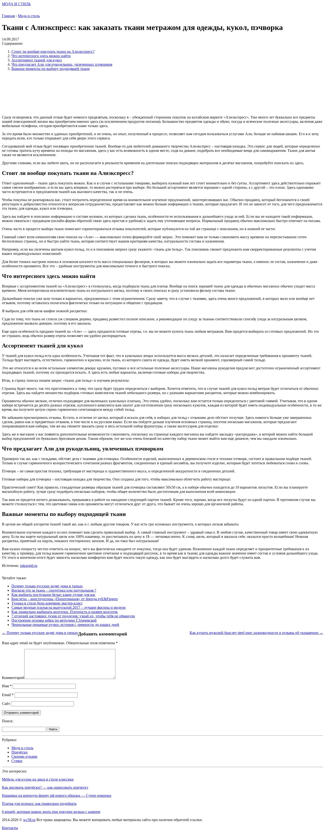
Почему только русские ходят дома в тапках (47, 586)
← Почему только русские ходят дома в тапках (40, 633)
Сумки (16, 761)
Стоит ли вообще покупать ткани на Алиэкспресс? (52, 52)
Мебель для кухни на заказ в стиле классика (38, 779)
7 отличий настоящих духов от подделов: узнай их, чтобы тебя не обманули (73, 616)
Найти (53, 729)
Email (8, 695)
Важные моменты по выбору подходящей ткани (50, 69)
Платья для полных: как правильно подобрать (39, 804)
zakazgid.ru (28, 566)
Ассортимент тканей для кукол (36, 60)
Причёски (19, 752)
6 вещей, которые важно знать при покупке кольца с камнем (51, 812)
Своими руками (24, 756)
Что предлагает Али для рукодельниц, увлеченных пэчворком (61, 64)
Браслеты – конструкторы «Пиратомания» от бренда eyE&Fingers (64, 599)
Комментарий (13, 678)
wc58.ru (29, 820)
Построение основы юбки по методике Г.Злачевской (54, 620)
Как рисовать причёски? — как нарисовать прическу (45, 787)
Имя (7, 686)
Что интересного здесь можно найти (41, 56)
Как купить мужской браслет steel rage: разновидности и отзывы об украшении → (256, 633)
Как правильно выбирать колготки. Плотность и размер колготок (64, 612)
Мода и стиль (22, 748)
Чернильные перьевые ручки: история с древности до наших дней (65, 625)
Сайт (6, 704)
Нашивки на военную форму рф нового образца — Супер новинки (56, 795)
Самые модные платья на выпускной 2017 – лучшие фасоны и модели (68, 607)
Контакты (10, 828)
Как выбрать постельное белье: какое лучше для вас (53, 595)
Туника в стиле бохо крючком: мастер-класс (47, 603)
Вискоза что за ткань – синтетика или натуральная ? (53, 590)
